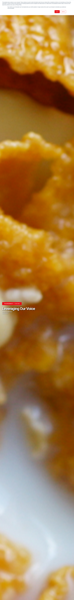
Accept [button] (57, 11)
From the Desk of (8, 303)
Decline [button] (63, 11)
